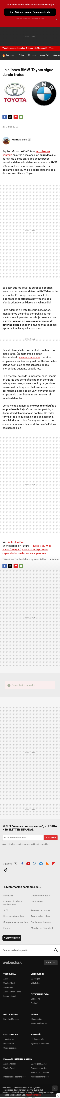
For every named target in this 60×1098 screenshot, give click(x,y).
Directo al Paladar (11, 1019)
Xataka (6, 979)
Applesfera (8, 987)
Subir (48, 962)
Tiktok (5, 869)
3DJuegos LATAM (38, 1064)
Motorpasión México (40, 1077)
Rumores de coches (13, 916)
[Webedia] (12, 964)
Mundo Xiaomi (9, 996)
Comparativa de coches (15, 922)
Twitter (10, 117)
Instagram (34, 863)
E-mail (21, 117)
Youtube (28, 863)
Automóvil (44, 55)
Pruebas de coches (40, 910)
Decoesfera (8, 1043)
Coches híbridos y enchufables (30, 559)
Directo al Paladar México (14, 1077)
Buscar (56, 950)
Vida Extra (35, 983)
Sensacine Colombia (40, 1072)
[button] (21, 140)
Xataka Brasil (9, 1068)
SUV (5, 910)
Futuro (55, 559)
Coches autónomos (41, 922)
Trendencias (8, 1039)
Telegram (40, 863)
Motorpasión (36, 1019)
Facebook (4, 117)
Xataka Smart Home (12, 992)
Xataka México (9, 1064)
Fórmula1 (8, 895)
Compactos (37, 901)
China (21, 55)
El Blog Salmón (37, 1039)
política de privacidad (40, 844)
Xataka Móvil (9, 983)
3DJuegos (35, 979)
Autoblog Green (17, 542)
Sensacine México (39, 1068)
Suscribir (51, 837)
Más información (33, 1095)
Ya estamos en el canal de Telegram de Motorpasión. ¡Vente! (28, 48)
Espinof (34, 1003)
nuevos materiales (29, 357)
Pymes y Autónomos (40, 1043)
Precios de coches (40, 916)
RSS (47, 863)
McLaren (32, 55)
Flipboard (16, 117)
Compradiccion (9, 1048)
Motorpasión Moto (39, 1023)
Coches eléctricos (40, 895)
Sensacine (35, 999)
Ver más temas (12, 938)
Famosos (10, 55)
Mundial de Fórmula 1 (42, 928)
